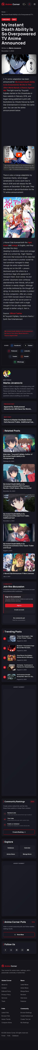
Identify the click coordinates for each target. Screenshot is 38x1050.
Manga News (27, 854)
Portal (3, 1035)
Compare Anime (7, 1022)
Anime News (6, 19)
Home (3, 12)
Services (4, 998)
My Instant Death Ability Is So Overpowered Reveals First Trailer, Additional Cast (16, 516)
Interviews (24, 998)
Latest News (24, 984)
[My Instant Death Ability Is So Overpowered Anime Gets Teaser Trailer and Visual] (19, 532)
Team (3, 1001)
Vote (33, 922)
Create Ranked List (27, 1016)
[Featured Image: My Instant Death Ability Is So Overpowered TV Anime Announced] (19, 64)
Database (11, 848)
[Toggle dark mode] (24, 4)
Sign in (19, 605)
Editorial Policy (6, 991)
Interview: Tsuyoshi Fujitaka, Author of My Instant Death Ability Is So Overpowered (17, 456)
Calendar (27, 848)
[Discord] (28, 950)
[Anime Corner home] (11, 4)
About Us (4, 984)
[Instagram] (17, 950)
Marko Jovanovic (15, 48)
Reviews (23, 994)
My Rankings (25, 1022)
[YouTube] (22, 950)
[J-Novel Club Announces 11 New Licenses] (19, 562)
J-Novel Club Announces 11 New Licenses (18, 573)
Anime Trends (6, 1019)
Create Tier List (25, 1019)
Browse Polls (6, 1016)
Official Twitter (16, 313)
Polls (8, 1035)
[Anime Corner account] (29, 4)
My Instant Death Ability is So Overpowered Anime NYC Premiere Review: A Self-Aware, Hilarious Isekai (17, 486)
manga (14, 245)
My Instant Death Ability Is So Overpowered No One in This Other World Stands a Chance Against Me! (18, 333)
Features (23, 1001)
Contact (4, 988)
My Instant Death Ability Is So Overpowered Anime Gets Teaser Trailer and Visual (18, 546)
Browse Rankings (26, 1012)
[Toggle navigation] (34, 4)
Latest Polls (5, 1012)
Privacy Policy (6, 994)
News (14, 19)
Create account (19, 610)
